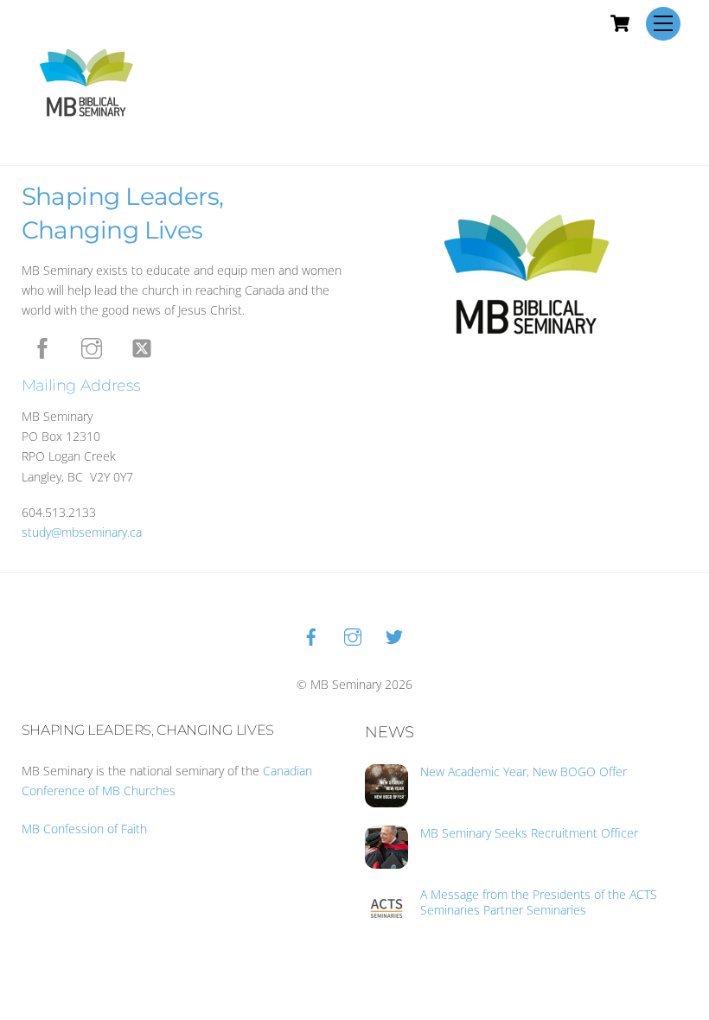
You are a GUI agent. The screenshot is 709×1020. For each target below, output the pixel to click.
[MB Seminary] (86, 80)
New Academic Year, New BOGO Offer (523, 772)
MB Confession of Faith (84, 828)
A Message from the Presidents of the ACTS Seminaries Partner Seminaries (538, 902)
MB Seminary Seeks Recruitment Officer (529, 833)
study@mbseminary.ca (82, 532)
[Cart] (620, 23)
